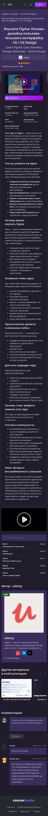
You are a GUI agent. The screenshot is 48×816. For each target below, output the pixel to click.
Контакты (11, 807)
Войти (40, 4)
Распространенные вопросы (29, 807)
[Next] (45, 673)
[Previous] (40, 673)
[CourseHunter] (10, 4)
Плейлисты (12, 811)
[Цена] (31, 4)
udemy (9, 638)
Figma (26, 109)
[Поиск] (25, 4)
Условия (36, 811)
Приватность (25, 811)
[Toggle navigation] (4, 5)
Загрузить (13, 98)
